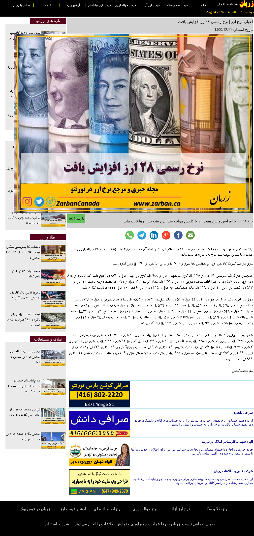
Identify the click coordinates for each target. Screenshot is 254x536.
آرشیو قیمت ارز (73, 509)
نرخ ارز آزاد (180, 509)
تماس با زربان (21, 5)
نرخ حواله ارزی (144, 509)
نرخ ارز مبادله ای (108, 509)
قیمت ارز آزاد (151, 5)
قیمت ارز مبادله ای (99, 5)
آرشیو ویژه (73, 5)
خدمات (47, 5)
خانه (203, 5)
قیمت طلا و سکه (177, 5)
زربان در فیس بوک (35, 509)
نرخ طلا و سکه (216, 509)
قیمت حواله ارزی (125, 5)
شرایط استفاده (56, 524)
